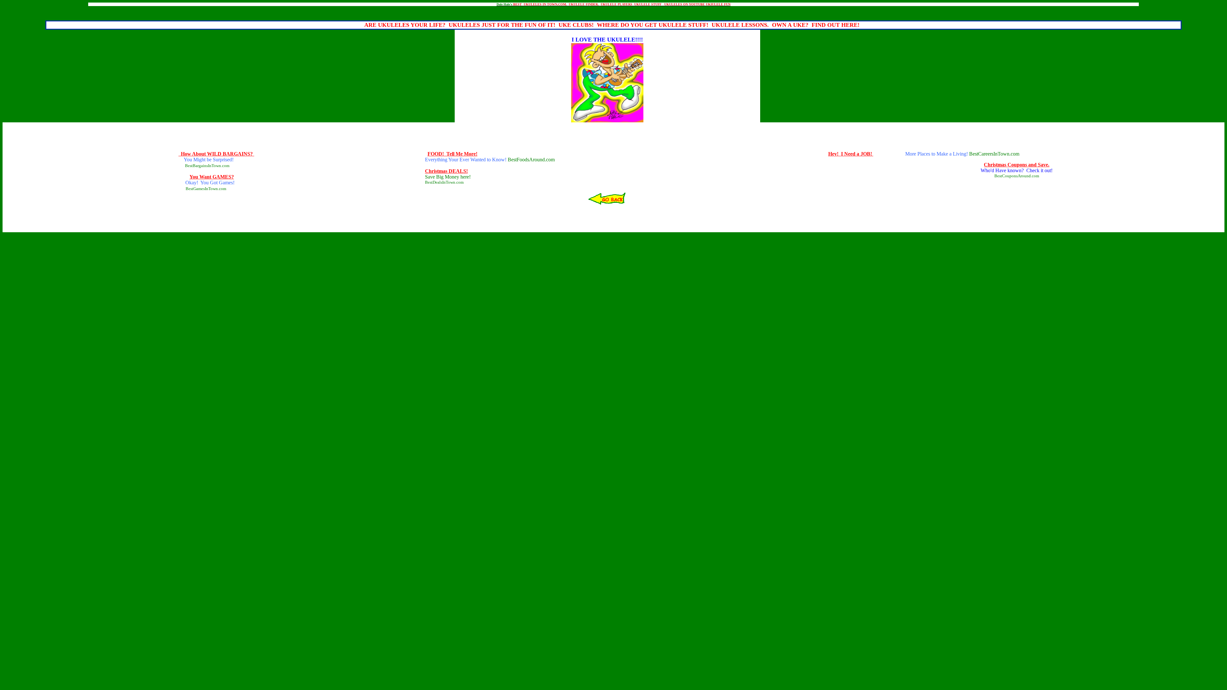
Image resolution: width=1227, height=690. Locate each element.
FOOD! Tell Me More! (452, 154)
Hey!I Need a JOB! (850, 154)
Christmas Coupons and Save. (1016, 164)
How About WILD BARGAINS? (217, 154)
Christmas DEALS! (446, 171)
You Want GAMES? (211, 177)
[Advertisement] (613, 8)
